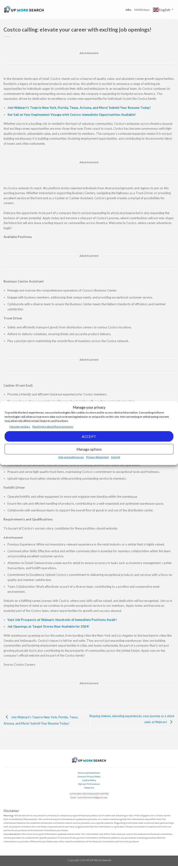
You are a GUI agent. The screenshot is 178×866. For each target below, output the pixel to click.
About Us (89, 787)
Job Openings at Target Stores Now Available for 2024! (48, 626)
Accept (89, 436)
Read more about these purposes (52, 426)
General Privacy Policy (89, 776)
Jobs (128, 9)
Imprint (115, 457)
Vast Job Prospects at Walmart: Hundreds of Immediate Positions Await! (62, 620)
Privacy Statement (97, 457)
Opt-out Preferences (89, 784)
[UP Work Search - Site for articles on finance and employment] (23, 9)
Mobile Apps (142, 9)
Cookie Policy (89, 780)
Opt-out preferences (71, 457)
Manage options (89, 449)
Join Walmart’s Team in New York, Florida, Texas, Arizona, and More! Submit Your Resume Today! (79, 107)
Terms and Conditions (89, 772)
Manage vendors (19, 426)
